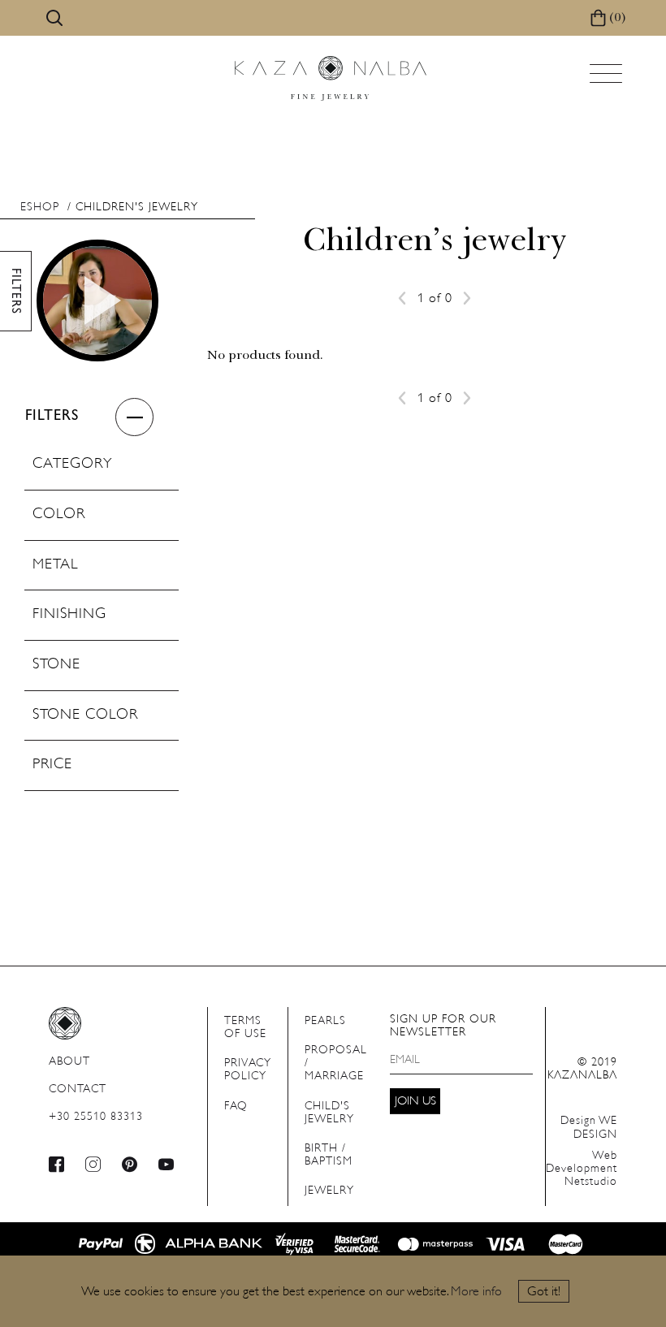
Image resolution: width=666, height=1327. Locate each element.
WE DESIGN (588, 1127)
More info (476, 1292)
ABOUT (69, 1062)
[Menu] (607, 78)
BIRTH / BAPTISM (328, 1155)
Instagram (93, 1164)
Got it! (543, 1292)
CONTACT (77, 1089)
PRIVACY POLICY (247, 1070)
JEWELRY (329, 1191)
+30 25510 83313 (96, 1117)
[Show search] (54, 18)
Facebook (57, 1164)
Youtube (166, 1164)
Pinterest (130, 1164)
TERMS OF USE (245, 1027)
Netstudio (581, 1169)
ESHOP (39, 207)
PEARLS (325, 1021)
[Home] (330, 78)
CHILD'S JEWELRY (329, 1113)
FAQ (236, 1106)
